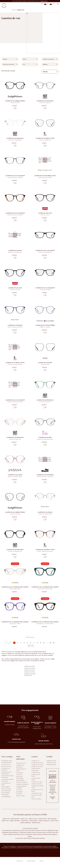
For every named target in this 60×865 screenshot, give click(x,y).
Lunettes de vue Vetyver (29, 671)
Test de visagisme (5, 786)
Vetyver (15, 326)
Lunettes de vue (35, 760)
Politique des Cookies (21, 782)
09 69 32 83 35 (52, 775)
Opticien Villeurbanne (15, 820)
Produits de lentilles (51, 764)
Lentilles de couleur (51, 762)
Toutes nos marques (36, 798)
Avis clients (19, 789)
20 (50, 642)
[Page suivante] (29, 645)
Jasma (15, 475)
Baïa (45, 438)
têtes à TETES (45, 139)
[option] (10, 59)
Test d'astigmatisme (6, 796)
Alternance (45, 101)
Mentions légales (20, 780)
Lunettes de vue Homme (29, 668)
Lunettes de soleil (35, 772)
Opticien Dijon (24, 820)
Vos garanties (19, 772)
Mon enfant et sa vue (6, 766)
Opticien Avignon (33, 820)
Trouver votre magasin (8, 660)
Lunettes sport (35, 770)
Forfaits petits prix (35, 768)
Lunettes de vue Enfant (29, 669)
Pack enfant (19, 793)
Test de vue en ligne (6, 788)
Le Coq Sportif (15, 176)
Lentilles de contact (51, 760)
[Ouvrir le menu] (58, 4)
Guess (45, 363)
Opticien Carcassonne (44, 820)
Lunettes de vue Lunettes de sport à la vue (30, 674)
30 (53, 642)
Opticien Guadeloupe (25, 822)
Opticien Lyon (24, 818)
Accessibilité (19, 791)
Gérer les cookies (20, 795)
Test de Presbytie (5, 792)
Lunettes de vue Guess (36, 781)
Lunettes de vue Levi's (36, 793)
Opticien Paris (6, 818)
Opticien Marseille (15, 818)
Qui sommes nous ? (21, 763)
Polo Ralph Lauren (45, 176)
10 (43, 642)
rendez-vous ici (44, 1)
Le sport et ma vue (5, 764)
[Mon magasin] (48, 4)
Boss (15, 251)
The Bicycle (45, 475)
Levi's (45, 213)
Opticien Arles (5, 820)
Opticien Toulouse (32, 818)
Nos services (19, 774)
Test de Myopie (5, 794)
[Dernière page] (32, 645)
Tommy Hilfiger (45, 326)
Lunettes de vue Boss (36, 783)
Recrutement (19, 767)
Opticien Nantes (42, 818)
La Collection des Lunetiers (15, 587)
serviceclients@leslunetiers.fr (52, 778)
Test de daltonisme (6, 790)
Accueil (13, 9)
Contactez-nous (20, 765)
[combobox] (10, 59)
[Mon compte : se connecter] (53, 4)
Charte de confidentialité (22, 784)
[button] (50, 4)
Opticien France (54, 820)
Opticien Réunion (36, 822)
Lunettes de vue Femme (29, 666)
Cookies (41, 861)
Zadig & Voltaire (15, 101)
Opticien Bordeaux (52, 818)
